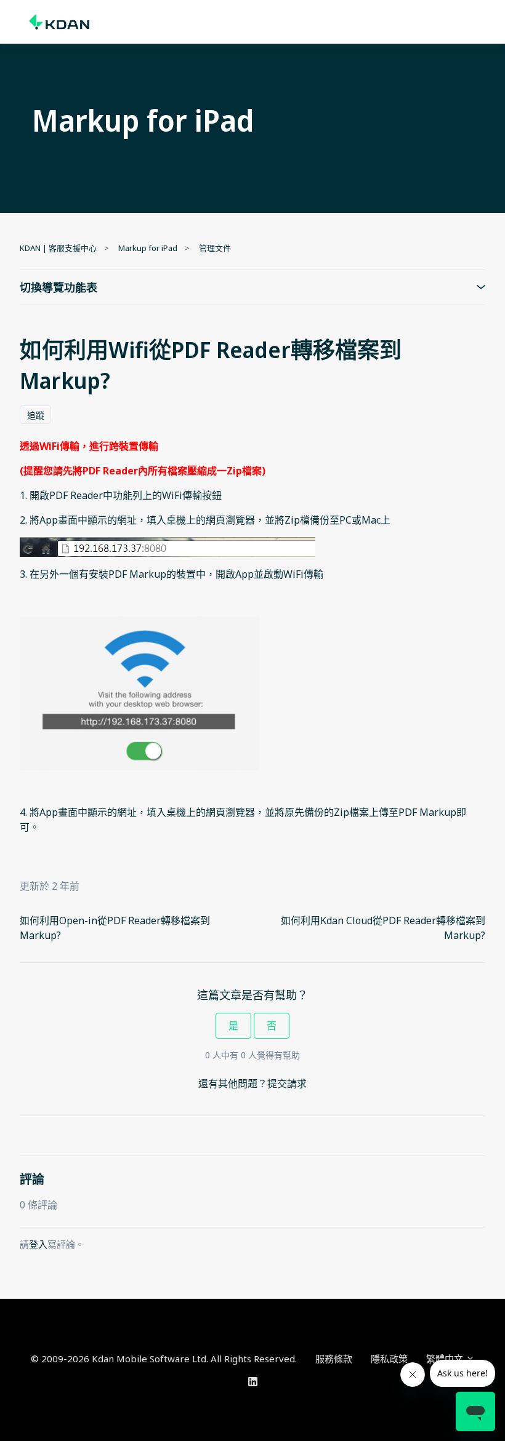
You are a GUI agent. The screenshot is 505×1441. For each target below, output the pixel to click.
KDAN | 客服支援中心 (58, 247)
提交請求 (287, 1083)
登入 (38, 1244)
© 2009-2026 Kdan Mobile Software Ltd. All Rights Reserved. (164, 1358)
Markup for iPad (147, 247)
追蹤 (35, 415)
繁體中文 (446, 1358)
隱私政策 (389, 1358)
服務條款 (333, 1358)
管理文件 (215, 247)
